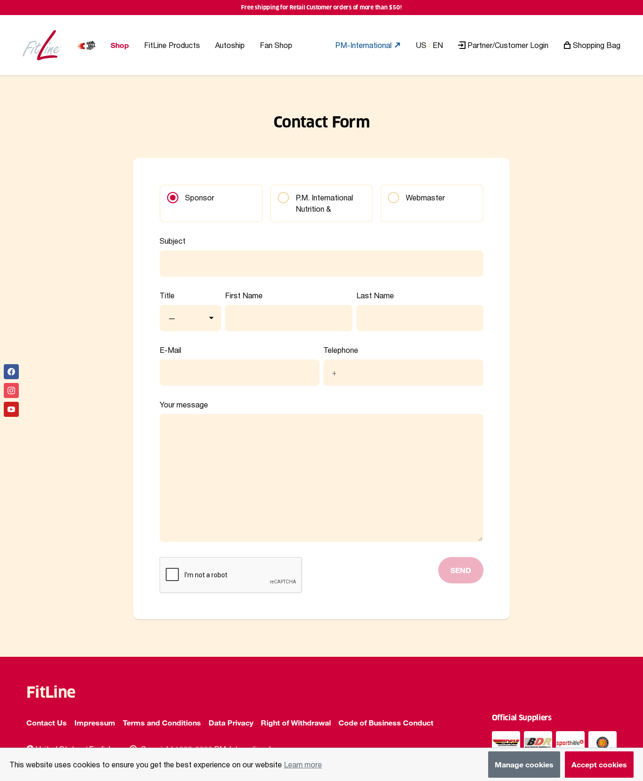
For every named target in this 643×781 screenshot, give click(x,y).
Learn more (303, 764)
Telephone (340, 350)
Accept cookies (599, 764)
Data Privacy (231, 722)
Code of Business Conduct (386, 722)
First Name (244, 295)
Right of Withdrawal (296, 722)
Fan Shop (276, 44)
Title (167, 295)
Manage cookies (524, 764)
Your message (184, 404)
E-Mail (170, 350)
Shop (120, 44)
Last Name (375, 295)
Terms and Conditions (162, 722)
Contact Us (46, 722)
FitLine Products (172, 44)
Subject (172, 241)
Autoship (230, 44)
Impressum (94, 722)
